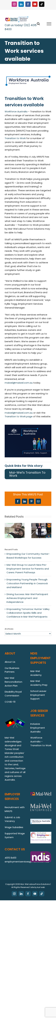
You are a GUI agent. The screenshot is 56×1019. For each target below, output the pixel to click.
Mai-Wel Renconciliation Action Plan (13, 681)
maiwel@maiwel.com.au (19, 382)
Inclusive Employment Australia (37, 727)
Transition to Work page (19, 416)
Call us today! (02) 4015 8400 (21, 27)
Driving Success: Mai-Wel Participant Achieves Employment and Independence (27, 598)
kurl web (41, 887)
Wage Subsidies (14, 827)
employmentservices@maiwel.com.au (27, 861)
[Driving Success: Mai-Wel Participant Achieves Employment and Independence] (41, 524)
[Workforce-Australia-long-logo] (28, 76)
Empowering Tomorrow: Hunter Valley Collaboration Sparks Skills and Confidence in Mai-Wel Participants (28, 612)
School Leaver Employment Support (38, 694)
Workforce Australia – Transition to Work (40, 741)
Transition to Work (15, 138)
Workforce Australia (16, 111)
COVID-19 (10, 701)
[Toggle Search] (38, 23)
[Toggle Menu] (49, 23)
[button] (7, 530)
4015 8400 (10, 857)
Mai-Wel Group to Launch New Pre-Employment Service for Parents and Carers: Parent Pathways (28, 568)
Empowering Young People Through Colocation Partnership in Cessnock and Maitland (27, 583)
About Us (10, 661)
